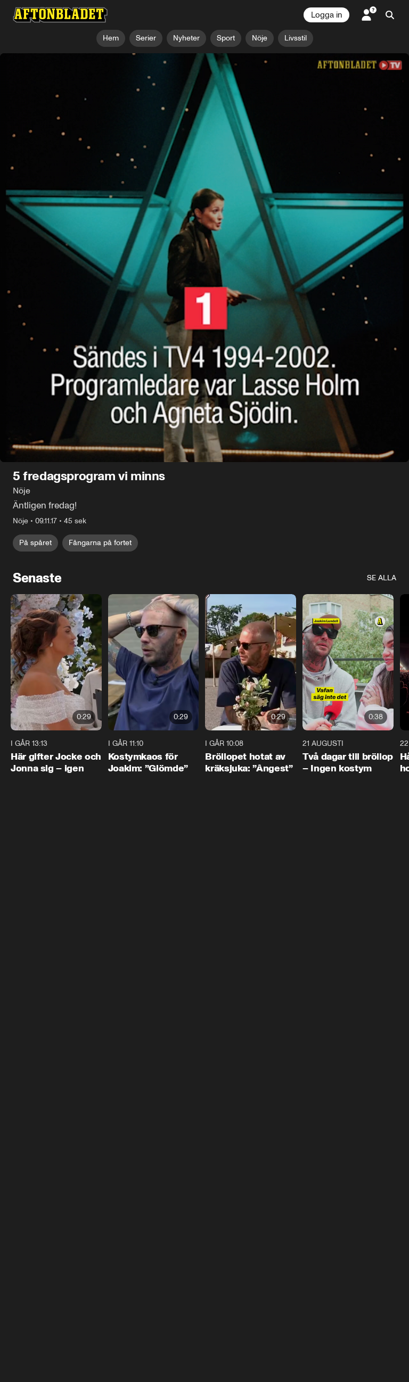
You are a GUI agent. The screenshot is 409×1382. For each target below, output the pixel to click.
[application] (204, 168)
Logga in (326, 15)
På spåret (35, 363)
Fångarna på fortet (100, 363)
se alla (381, 399)
